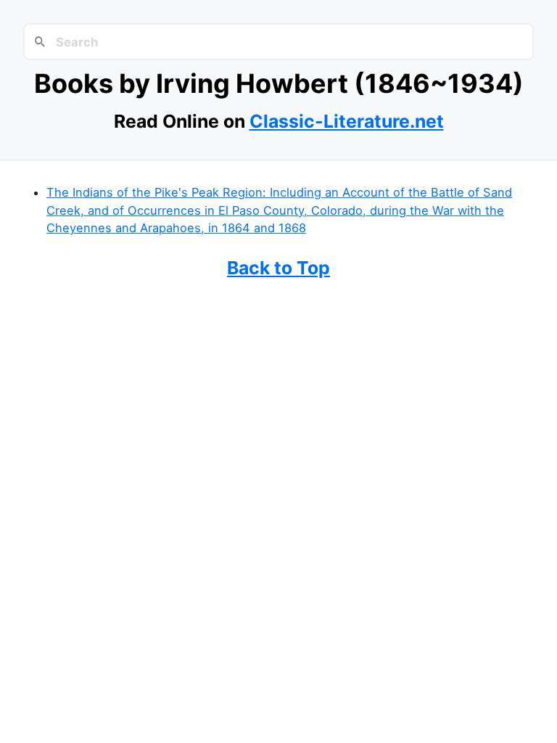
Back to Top (278, 268)
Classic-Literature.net (346, 121)
